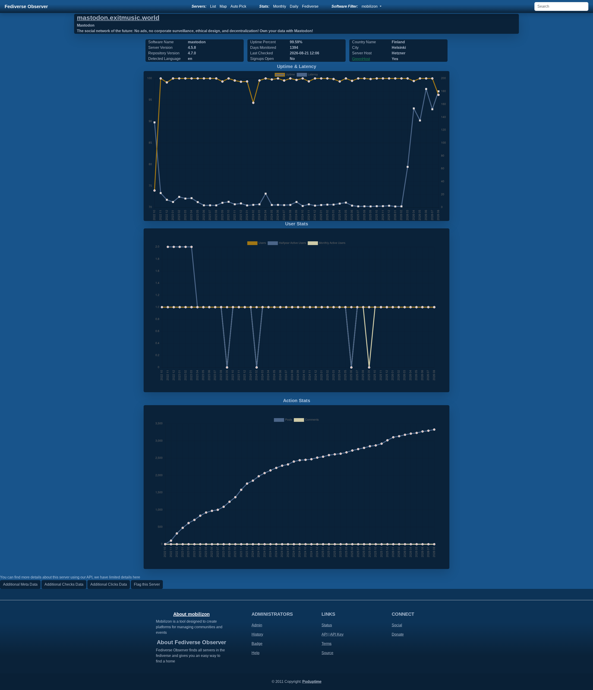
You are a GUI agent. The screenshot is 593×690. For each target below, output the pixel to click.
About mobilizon (191, 614)
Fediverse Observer (26, 6)
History (257, 634)
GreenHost (361, 59)
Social (397, 625)
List (213, 6)
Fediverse (310, 6)
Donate (398, 634)
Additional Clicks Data (108, 584)
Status (327, 625)
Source (327, 653)
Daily (294, 6)
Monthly (279, 6)
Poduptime (312, 682)
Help (255, 653)
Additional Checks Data (63, 584)
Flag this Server (147, 584)
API (325, 634)
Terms (326, 644)
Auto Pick (238, 6)
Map (223, 6)
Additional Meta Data (20, 584)
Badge (257, 644)
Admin (257, 625)
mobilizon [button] (370, 6)
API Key (337, 634)
